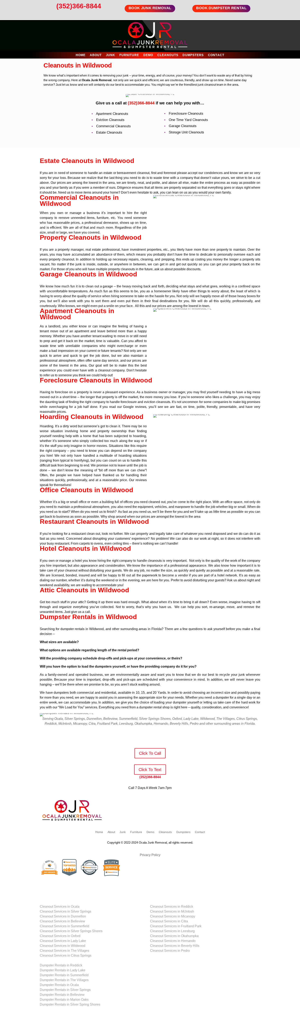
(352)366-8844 (78, 6)
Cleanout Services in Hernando (173, 941)
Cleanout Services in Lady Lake (63, 941)
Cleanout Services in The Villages (64, 950)
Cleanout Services (53, 901)
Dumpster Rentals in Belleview (62, 994)
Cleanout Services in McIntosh (172, 911)
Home (81, 55)
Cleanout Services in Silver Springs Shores (71, 931)
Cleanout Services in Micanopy (172, 916)
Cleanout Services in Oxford (60, 936)
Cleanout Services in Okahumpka (174, 936)
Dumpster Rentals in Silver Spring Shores (70, 1004)
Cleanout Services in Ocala (59, 906)
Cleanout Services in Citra (169, 921)
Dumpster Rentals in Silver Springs (65, 989)
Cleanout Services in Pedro (170, 950)
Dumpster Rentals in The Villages (64, 980)
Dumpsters (193, 55)
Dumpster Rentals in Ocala (59, 985)
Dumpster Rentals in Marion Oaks (64, 999)
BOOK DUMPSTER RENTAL (221, 8)
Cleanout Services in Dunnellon (63, 916)
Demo (148, 55)
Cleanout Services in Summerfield (64, 926)
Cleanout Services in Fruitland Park (175, 926)
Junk (110, 55)
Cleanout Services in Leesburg (172, 931)
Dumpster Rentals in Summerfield (64, 975)
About (96, 55)
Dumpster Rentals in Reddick (61, 965)
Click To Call (150, 753)
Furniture (129, 55)
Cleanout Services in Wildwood (62, 945)
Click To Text (150, 769)
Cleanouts (167, 55)
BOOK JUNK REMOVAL (150, 8)
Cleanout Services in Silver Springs (65, 911)
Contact (216, 55)
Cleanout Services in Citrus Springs (65, 955)
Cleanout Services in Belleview (62, 921)
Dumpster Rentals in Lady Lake (62, 970)
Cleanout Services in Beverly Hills (174, 945)
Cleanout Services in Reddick (171, 906)
